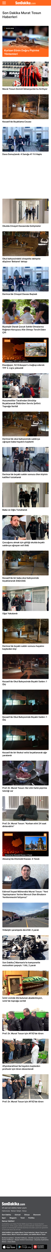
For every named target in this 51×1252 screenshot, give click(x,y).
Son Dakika (6, 1215)
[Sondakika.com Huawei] (40, 1247)
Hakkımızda (6, 1211)
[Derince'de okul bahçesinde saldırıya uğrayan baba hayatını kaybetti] (25, 425)
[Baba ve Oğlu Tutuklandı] (25, 495)
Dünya (27, 1215)
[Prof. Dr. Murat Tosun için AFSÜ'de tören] (25, 1019)
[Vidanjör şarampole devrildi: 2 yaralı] (25, 916)
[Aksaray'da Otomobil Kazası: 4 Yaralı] (25, 845)
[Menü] (4, 3)
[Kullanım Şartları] (8, 1238)
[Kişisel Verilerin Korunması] (24, 1240)
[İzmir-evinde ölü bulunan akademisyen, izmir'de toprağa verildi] (25, 984)
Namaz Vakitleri (8, 1221)
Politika (31, 1218)
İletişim (19, 1211)
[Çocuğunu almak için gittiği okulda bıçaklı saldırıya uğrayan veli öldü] (25, 528)
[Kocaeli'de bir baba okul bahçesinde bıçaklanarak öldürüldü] (25, 564)
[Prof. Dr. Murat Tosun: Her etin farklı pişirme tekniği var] (25, 774)
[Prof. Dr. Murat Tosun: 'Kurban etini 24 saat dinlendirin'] (25, 809)
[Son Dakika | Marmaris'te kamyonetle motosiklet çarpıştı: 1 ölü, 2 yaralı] (25, 948)
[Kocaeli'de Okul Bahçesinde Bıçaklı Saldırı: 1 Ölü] (25, 667)
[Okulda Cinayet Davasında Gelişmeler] (25, 212)
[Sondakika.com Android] (24, 1247)
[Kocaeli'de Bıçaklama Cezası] (25, 107)
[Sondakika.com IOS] (9, 1247)
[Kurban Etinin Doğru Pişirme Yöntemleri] (25, 39)
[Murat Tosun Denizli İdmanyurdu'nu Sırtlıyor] (25, 75)
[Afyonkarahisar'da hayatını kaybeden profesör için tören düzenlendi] (25, 1052)
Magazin (13, 1218)
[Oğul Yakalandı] (25, 599)
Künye (24, 1211)
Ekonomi (37, 1215)
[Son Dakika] (25, 3)
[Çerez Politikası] (7, 1240)
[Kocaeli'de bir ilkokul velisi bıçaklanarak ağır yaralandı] (25, 738)
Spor (4, 1218)
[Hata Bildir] (11, 1242)
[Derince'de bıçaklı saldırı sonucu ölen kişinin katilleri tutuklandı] (25, 460)
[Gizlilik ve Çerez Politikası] (37, 1238)
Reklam (13, 1211)
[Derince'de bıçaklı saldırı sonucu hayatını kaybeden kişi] (25, 632)
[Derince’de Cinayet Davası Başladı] (25, 280)
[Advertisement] (25, 176)
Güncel (18, 1215)
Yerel (22, 1218)
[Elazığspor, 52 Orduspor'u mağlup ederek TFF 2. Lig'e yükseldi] (25, 351)
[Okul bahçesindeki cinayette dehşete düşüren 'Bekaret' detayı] (25, 244)
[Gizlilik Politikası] (21, 1238)
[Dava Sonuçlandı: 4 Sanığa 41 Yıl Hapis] (25, 140)
